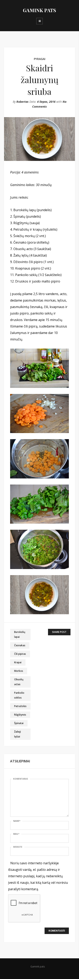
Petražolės (20, 706)
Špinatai (18, 723)
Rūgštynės (20, 714)
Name (16, 821)
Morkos (18, 671)
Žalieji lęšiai (17, 734)
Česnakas (19, 645)
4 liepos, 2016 (46, 102)
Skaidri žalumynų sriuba (39, 79)
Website (17, 847)
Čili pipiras (20, 654)
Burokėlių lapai (19, 634)
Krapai (17, 662)
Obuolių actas (18, 682)
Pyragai (39, 59)
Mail (16, 834)
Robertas (22, 102)
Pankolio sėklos (19, 695)
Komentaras (20, 779)
